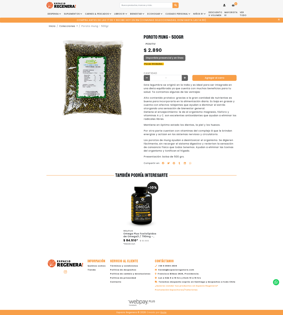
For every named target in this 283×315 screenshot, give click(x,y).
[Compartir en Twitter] (168, 163)
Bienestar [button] (136, 13)
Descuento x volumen (215, 14)
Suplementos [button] (72, 13)
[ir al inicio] (65, 263)
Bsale (164, 312)
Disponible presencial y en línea (164, 58)
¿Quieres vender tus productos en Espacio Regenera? (186, 286)
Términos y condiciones (124, 266)
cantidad (150, 73)
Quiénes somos (97, 266)
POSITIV (151, 44)
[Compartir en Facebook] (163, 163)
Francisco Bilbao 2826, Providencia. (178, 274)
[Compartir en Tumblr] (179, 163)
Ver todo (243, 14)
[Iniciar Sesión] (224, 5)
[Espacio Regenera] (61, 5)
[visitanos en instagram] (65, 272)
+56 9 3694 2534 (167, 266)
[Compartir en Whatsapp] (190, 163)
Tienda (92, 270)
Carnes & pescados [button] (97, 13)
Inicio (52, 26)
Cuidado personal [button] (176, 13)
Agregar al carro (214, 78)
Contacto (115, 282)
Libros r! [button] (119, 13)
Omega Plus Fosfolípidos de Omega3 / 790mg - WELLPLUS (139, 236)
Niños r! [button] (198, 13)
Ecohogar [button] (153, 13)
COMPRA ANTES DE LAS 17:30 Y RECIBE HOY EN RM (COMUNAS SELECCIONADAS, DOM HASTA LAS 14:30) (141, 20)
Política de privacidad (123, 278)
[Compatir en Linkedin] (184, 163)
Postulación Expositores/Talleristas (176, 290)
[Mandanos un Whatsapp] (276, 282)
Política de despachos (123, 270)
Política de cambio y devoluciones (130, 274)
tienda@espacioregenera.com (176, 270)
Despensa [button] (53, 13)
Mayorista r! (230, 14)
